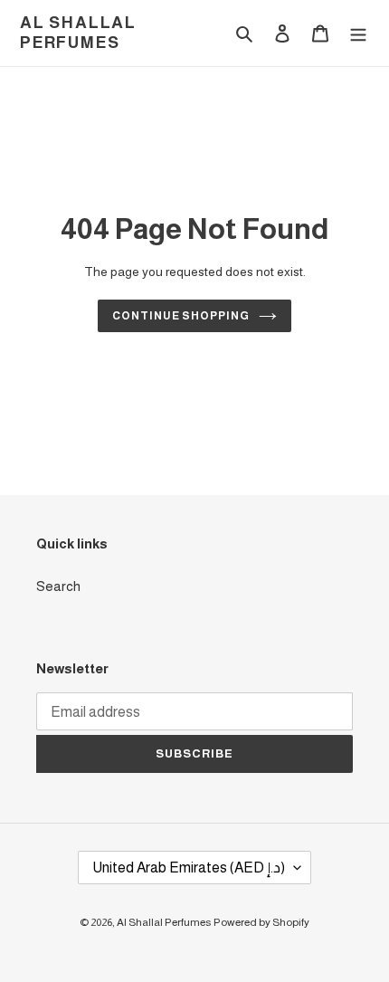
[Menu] (358, 33)
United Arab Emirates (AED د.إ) (188, 867)
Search (58, 586)
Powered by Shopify (261, 922)
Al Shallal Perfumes (78, 33)
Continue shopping (181, 316)
